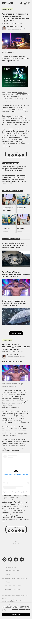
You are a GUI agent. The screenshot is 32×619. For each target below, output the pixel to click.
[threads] (16, 559)
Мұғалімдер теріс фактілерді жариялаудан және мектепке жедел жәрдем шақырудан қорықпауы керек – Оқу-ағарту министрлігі (14, 179)
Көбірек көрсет (16, 333)
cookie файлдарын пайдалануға (21, 609)
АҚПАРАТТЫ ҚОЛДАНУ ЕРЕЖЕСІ (14, 586)
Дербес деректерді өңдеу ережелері (16, 578)
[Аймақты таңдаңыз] (21, 3)
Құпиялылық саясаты (12, 570)
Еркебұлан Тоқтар (17, 361)
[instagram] (4, 559)
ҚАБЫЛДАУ (16, 614)
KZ (25, 3)
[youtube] (22, 559)
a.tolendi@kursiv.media (13, 358)
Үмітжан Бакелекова (14, 26)
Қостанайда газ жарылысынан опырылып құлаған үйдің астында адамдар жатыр (14, 168)
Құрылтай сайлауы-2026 (12, 589)
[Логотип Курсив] (7, 3)
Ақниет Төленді (12, 355)
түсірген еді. (14, 506)
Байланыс (8, 582)
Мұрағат (7, 574)
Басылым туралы (10, 567)
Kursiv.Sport (16, 407)
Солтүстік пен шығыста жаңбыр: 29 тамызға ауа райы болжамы (14, 303)
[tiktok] (10, 559)
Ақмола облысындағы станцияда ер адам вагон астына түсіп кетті (14, 245)
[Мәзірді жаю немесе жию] (29, 3)
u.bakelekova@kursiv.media (14, 29)
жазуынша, (22, 92)
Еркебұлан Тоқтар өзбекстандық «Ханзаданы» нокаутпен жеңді (16, 274)
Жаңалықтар (7, 9)
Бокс (9, 361)
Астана (5, 361)
